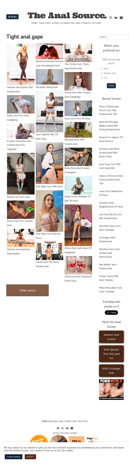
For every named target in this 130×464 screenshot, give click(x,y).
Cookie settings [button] (13, 456)
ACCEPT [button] (30, 456)
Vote (111, 85)
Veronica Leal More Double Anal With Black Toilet (109, 152)
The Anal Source (66, 15)
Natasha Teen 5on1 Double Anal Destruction (109, 252)
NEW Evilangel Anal (111, 371)
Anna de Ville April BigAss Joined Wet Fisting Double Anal (109, 125)
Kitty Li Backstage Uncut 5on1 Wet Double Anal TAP (109, 110)
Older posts (28, 290)
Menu (13, 17)
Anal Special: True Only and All (111, 354)
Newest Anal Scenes (111, 337)
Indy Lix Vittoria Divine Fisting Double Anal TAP (111, 179)
